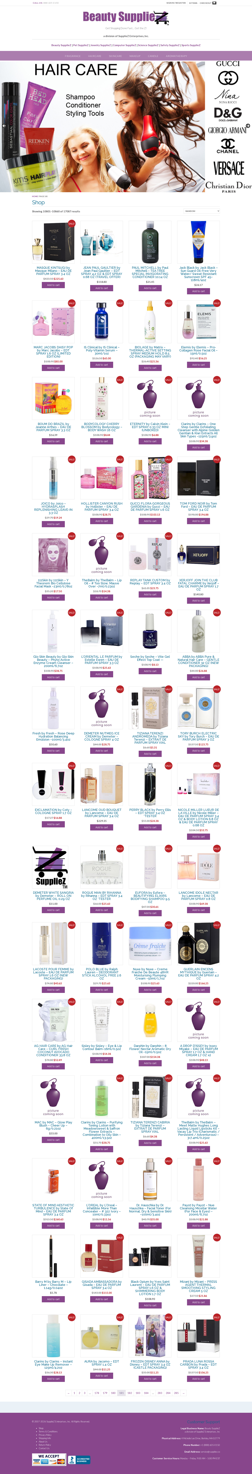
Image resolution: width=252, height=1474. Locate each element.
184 (146, 1392)
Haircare (94, 56)
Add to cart (53, 285)
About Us (43, 1441)
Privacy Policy (45, 1435)
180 (113, 1392)
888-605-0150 (51, 3)
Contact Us (44, 1448)
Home (35, 196)
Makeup (135, 56)
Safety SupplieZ (170, 45)
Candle (153, 56)
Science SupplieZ (148, 45)
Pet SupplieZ (81, 45)
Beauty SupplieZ (61, 45)
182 (129, 1392)
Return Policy (45, 1444)
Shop (41, 1428)
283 (160, 1392)
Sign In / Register (176, 3)
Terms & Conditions (48, 1431)
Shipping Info (45, 1438)
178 (96, 1392)
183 (138, 1392)
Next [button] (247, 126)
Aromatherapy (176, 56)
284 (168, 1392)
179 (105, 1392)
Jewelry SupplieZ (101, 45)
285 (176, 1392)
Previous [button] (4, 126)
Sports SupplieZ (191, 45)
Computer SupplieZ (124, 45)
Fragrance (73, 56)
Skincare (115, 56)
